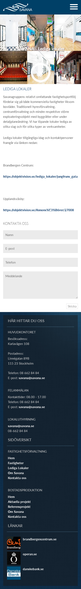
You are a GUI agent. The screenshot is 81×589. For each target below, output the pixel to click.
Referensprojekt (19, 506)
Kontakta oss (17, 478)
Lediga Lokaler (18, 468)
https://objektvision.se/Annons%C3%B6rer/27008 (38, 210)
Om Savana (16, 473)
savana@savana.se (32, 378)
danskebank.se (33, 569)
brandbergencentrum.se (39, 539)
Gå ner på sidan (41, 72)
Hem (11, 458)
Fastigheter (16, 463)
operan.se (30, 554)
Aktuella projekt (19, 501)
